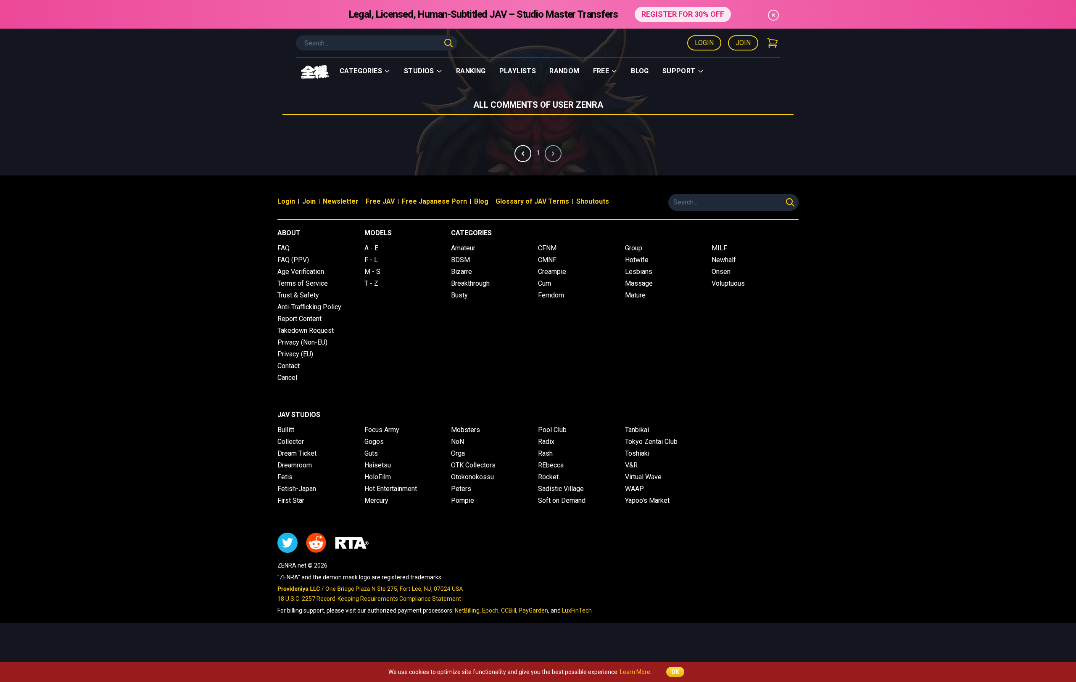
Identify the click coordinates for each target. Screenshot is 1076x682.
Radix (546, 442)
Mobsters (465, 430)
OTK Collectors (473, 465)
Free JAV (380, 201)
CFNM (547, 248)
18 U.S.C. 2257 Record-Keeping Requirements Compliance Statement (369, 598)
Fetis (285, 477)
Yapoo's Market (647, 500)
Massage (639, 283)
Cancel (287, 378)
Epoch (490, 610)
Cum (544, 283)
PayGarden (533, 610)
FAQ (283, 248)
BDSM (460, 260)
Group (633, 248)
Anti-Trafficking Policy (309, 307)
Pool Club (552, 430)
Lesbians (638, 272)
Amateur (463, 248)
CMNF (547, 260)
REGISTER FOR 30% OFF (682, 14)
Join (743, 43)
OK (675, 672)
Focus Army (381, 430)
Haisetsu (377, 465)
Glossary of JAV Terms (532, 201)
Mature (635, 295)
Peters (461, 489)
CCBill (508, 610)
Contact (288, 366)
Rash (545, 453)
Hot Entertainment (390, 489)
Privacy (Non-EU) (302, 342)
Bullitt (285, 430)
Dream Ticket (296, 453)
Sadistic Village (561, 489)
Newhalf (724, 260)
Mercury (376, 500)
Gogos (374, 442)
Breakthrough (470, 283)
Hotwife (637, 260)
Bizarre (461, 272)
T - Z (371, 283)
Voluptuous (728, 283)
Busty (459, 295)
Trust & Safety (298, 295)
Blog (640, 71)
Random (564, 71)
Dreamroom (294, 465)
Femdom (551, 295)
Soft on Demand (561, 500)
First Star (290, 500)
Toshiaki (637, 453)
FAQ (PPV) (293, 260)
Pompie (462, 500)
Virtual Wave (643, 477)
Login (704, 43)
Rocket (548, 477)
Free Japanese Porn (434, 201)
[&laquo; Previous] (522, 153)
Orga (458, 453)
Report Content (299, 319)
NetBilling (467, 610)
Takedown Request (305, 330)
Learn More (635, 672)
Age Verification (300, 272)
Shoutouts (592, 201)
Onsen (721, 272)
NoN (457, 442)
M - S (372, 272)
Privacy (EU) (295, 354)
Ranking (471, 71)
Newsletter (341, 201)
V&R (631, 465)
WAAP (634, 489)
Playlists (517, 71)
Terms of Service (302, 283)
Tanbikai (637, 430)
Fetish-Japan (296, 489)
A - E (371, 248)
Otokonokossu (472, 477)
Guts (371, 453)
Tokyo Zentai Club (651, 442)
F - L (371, 260)
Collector (290, 442)
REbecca (551, 465)
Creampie (552, 272)
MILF (719, 248)
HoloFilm (377, 477)
